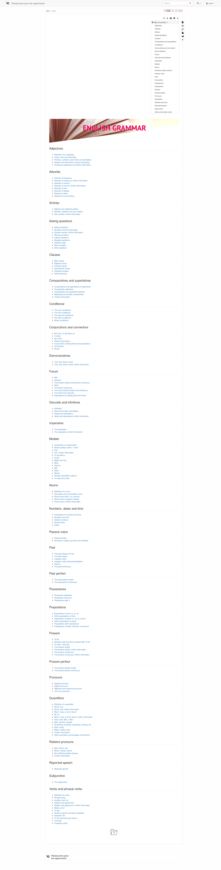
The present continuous (64, 652)
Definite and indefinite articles (66, 209)
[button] (199, 3)
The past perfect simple (63, 579)
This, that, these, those (63, 362)
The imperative (60, 429)
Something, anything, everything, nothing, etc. (72, 724)
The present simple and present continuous (72, 382)
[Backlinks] (182, 29)
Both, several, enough (63, 722)
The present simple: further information (70, 649)
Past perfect (159, 80)
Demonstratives (160, 51)
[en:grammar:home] (168, 10)
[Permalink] (178, 18)
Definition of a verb (62, 795)
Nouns (157, 67)
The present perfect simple (65, 668)
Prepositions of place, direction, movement (71, 626)
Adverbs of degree (61, 191)
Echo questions (60, 247)
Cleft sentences (60, 273)
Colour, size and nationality (65, 157)
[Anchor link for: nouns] (59, 485)
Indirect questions (61, 237)
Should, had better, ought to (65, 475)
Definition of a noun (62, 491)
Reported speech (161, 105)
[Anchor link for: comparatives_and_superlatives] (92, 280)
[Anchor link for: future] (59, 371)
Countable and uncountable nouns (68, 494)
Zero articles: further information (67, 214)
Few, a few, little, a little (63, 719)
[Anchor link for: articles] (60, 202)
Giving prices (59, 522)
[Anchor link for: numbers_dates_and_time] (84, 508)
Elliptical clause (60, 263)
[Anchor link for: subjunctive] (66, 775)
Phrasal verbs (59, 797)
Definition (58, 408)
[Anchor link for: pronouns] (63, 677)
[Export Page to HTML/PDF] (182, 36)
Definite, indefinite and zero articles (68, 211)
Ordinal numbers (61, 519)
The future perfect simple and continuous (71, 390)
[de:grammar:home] (165, 10)
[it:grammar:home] (177, 10)
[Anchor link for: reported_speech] (73, 762)
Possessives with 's (62, 600)
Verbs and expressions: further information (71, 416)
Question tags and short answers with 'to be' (72, 642)
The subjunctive (60, 782)
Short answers (60, 245)
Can (56, 450)
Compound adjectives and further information (72, 165)
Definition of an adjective (64, 154)
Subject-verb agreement (64, 802)
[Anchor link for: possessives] (67, 588)
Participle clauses (61, 271)
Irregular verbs (60, 559)
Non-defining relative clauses (66, 753)
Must (56, 463)
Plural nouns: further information (67, 501)
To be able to (59, 455)
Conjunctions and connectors (165, 48)
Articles (157, 32)
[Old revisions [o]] (182, 25)
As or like (58, 338)
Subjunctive (159, 109)
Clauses (158, 38)
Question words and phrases (66, 230)
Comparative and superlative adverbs (69, 291)
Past (156, 77)
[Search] (190, 3)
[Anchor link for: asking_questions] (73, 220)
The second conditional (63, 315)
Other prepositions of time (64, 616)
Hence (57, 348)
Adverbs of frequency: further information (71, 180)
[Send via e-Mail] (171, 18)
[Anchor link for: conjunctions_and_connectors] (89, 327)
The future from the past (64, 393)
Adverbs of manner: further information (70, 185)
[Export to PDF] (182, 32)
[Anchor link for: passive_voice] (69, 531)
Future (157, 54)
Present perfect (160, 93)
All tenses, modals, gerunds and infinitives (71, 540)
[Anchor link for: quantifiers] (65, 697)
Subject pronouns (61, 683)
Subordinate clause (62, 268)
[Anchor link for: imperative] (65, 422)
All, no (56, 714)
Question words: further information (68, 232)
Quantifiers (158, 99)
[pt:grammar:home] (181, 10)
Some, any (58, 706)
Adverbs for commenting (64, 196)
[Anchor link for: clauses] (61, 254)
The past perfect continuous (65, 582)
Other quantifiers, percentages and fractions (72, 735)
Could (56, 457)
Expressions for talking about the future (70, 395)
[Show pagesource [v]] (182, 22)
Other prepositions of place (65, 621)
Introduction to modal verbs (65, 445)
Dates (56, 525)
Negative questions (62, 240)
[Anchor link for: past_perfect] (67, 573)
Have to (57, 465)
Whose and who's (61, 235)
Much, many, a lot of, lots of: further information (73, 717)
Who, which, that (61, 748)
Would (56, 473)
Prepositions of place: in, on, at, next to (70, 618)
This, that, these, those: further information (71, 364)
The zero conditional (62, 310)
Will (55, 377)
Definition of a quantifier (64, 704)
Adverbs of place (61, 193)
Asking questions (161, 35)
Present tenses (60, 538)
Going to (57, 380)
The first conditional (62, 312)
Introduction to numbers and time (67, 514)
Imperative (158, 61)
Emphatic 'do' (59, 815)
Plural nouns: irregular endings (66, 499)
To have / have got (61, 644)
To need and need (61, 478)
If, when (57, 336)
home (54, 11)
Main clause (59, 261)
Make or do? (59, 808)
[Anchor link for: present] (61, 633)
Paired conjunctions (62, 341)
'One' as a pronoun (62, 691)
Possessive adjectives (63, 595)
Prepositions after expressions (66, 623)
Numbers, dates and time (163, 70)
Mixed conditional (61, 320)
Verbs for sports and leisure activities (69, 813)
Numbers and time (61, 517)
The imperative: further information (68, 432)
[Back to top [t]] (182, 39)
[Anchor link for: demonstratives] (71, 355)
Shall (56, 385)
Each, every (59, 727)
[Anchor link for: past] (56, 547)
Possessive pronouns (63, 597)
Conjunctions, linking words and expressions (72, 343)
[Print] (174, 18)
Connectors (59, 346)
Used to (57, 564)
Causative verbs (60, 823)
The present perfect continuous (67, 670)
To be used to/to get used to (65, 818)
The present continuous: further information (72, 654)
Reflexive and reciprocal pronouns (68, 688)
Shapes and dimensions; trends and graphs (72, 162)
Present (157, 89)
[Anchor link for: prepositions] (67, 607)
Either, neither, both (62, 729)
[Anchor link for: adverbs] (61, 171)
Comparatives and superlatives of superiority (72, 286)
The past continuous (62, 566)
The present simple (62, 647)
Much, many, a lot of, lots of (65, 712)
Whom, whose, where (63, 750)
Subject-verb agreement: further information (72, 805)
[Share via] (164, 18)
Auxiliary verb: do (61, 800)
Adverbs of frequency (63, 178)
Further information (62, 297)
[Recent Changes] (167, 18)
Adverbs (158, 29)
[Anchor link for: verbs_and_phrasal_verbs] (83, 788)
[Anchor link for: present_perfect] (71, 661)
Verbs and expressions (63, 413)
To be (56, 639)
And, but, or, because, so (64, 333)
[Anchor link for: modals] (60, 438)
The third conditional (62, 317)
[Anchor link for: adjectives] (64, 148)
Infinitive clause (60, 266)
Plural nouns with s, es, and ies (66, 496)
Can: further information (64, 452)
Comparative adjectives (63, 289)
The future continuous (63, 387)
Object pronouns (61, 686)
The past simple (60, 556)
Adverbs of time (60, 188)
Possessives (159, 83)
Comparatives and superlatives (165, 41)
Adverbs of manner (62, 183)
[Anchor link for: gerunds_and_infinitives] (81, 402)
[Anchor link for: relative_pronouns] (75, 741)
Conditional (159, 45)
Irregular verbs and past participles (68, 561)
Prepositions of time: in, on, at (66, 613)
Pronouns (158, 96)
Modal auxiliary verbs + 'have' (66, 447)
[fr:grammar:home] (174, 10)
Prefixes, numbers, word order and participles (72, 159)
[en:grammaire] (114, 833)
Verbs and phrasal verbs (163, 112)
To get (56, 810)
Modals (157, 64)
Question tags (60, 242)
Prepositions (159, 86)
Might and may (60, 460)
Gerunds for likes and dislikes (66, 411)
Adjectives (158, 25)
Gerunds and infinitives (163, 57)
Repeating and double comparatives (69, 294)
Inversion (58, 820)
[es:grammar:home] (171, 10)
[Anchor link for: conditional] (65, 303)
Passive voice (159, 73)
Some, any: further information (66, 709)
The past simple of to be (64, 553)
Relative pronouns (161, 102)
